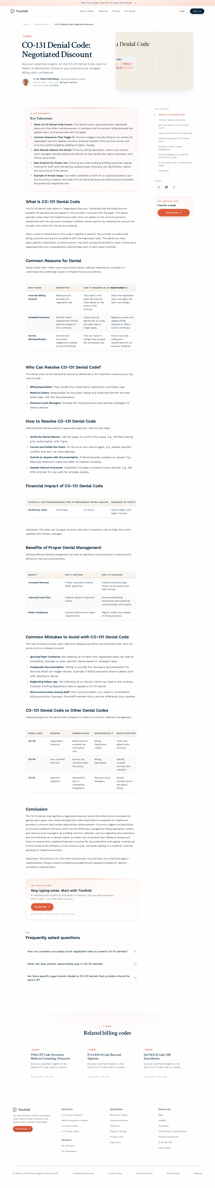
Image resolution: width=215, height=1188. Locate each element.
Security (103, 11)
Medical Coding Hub (168, 1137)
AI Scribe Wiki (165, 1142)
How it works (87, 11)
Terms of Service (144, 1173)
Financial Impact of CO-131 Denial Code (174, 139)
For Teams (129, 11)
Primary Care (116, 1137)
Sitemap (198, 1173)
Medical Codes (41, 24)
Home (26, 24)
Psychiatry (115, 1142)
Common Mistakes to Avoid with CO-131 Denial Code (173, 155)
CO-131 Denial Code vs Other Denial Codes (175, 164)
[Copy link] (174, 187)
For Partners (67, 1145)
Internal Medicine (119, 1120)
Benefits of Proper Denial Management (170, 147)
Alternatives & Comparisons (172, 1131)
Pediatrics (115, 1126)
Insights (162, 1120)
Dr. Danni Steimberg (47, 79)
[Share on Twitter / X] (158, 187)
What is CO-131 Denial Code (172, 114)
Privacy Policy (115, 1173)
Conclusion (164, 171)
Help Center (164, 1148)
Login (182, 11)
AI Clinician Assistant (72, 1115)
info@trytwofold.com (83, 1173)
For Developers (69, 1151)
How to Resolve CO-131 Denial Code (175, 133)
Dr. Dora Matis (52, 85)
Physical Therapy (118, 1131)
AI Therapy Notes (70, 1131)
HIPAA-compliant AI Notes (74, 1120)
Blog (160, 1115)
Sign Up (197, 11)
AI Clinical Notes (69, 1126)
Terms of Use (173, 1173)
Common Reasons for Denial (172, 120)
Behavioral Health (119, 1115)
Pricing (116, 11)
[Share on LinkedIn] (166, 187)
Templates (163, 1126)
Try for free (40, 907)
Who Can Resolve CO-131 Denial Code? (173, 126)
